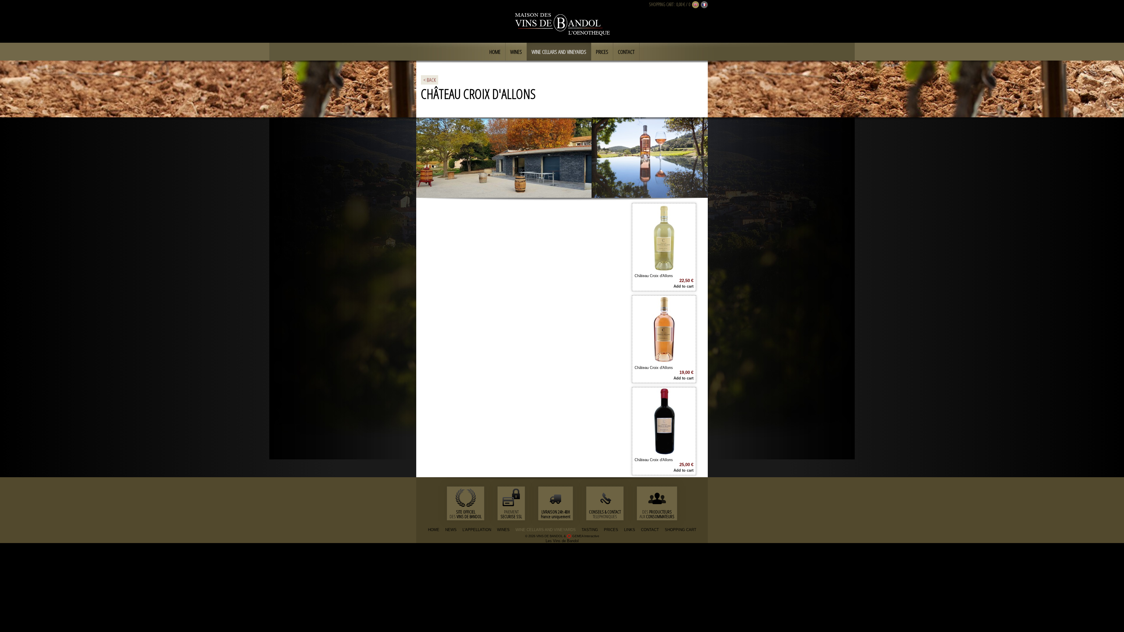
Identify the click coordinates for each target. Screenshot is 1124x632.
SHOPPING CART (661, 4)
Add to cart (683, 286)
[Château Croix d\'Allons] (664, 269)
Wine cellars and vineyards (559, 52)
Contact (626, 52)
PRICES (611, 530)
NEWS (451, 530)
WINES (503, 530)
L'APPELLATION (476, 530)
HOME (433, 530)
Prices (602, 52)
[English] (695, 5)
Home (495, 52)
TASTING (590, 530)
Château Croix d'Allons (654, 276)
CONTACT (650, 530)
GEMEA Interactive (585, 536)
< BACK (429, 80)
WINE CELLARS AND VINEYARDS (545, 530)
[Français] (704, 5)
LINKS (629, 530)
